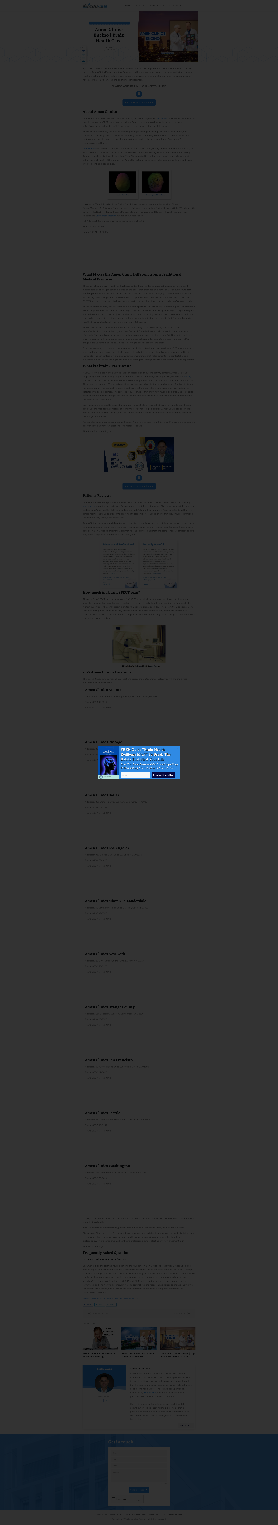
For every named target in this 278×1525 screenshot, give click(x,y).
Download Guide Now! (163, 775)
